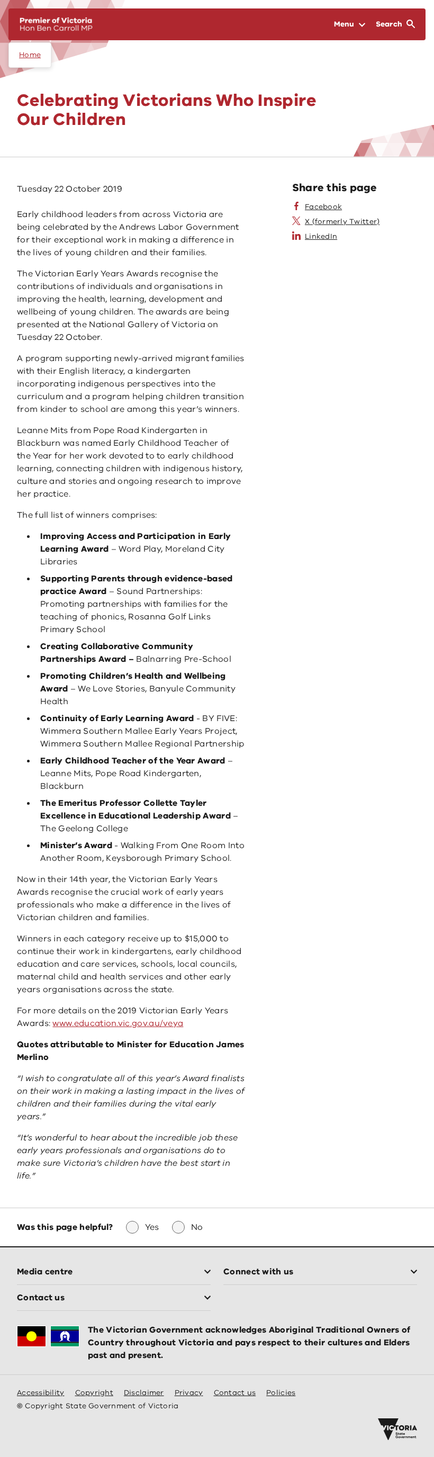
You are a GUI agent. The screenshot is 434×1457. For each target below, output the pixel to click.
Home (30, 55)
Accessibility (41, 1393)
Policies (280, 1393)
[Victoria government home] (397, 1429)
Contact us (235, 1393)
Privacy (189, 1393)
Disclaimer (144, 1393)
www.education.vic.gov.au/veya (117, 1023)
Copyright (94, 1393)
